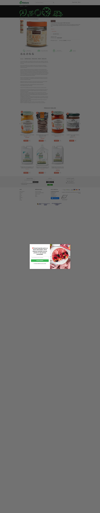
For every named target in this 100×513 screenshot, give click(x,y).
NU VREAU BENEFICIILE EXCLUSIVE (40, 263)
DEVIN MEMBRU (39, 260)
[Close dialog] (69, 246)
